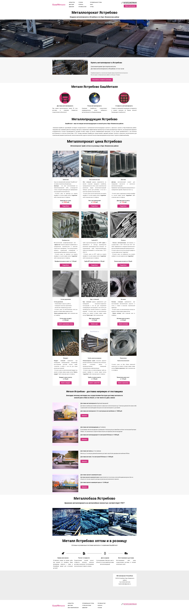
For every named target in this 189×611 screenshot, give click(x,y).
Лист (91, 4)
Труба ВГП (94, 240)
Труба (92, 6)
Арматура (72, 2)
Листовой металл (94, 179)
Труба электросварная (94, 358)
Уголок (81, 2)
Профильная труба (96, 2)
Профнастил (82, 6)
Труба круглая (86, 605)
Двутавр (71, 4)
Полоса (81, 4)
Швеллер (71, 6)
